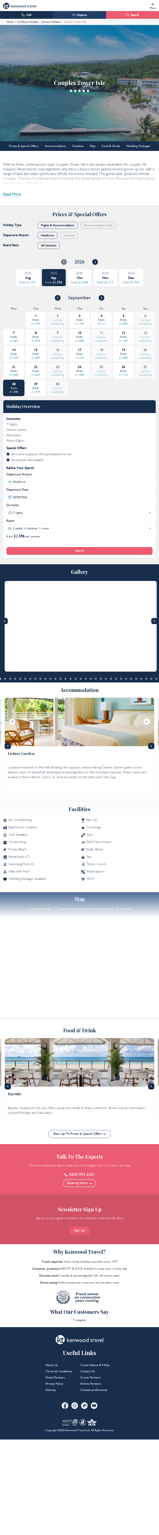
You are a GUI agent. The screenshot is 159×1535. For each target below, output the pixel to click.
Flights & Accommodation (57, 225)
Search (134, 15)
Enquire (82, 15)
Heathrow (47, 235)
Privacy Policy (54, 1383)
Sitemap (51, 1390)
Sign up (79, 1230)
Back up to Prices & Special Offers (78, 1134)
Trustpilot (79, 1320)
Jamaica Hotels (42, 909)
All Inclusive (48, 245)
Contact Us (87, 1371)
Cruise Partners (90, 1377)
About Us (52, 1365)
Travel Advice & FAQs (95, 1365)
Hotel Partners (55, 1377)
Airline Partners (90, 1383)
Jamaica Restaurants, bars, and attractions (86, 909)
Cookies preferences (93, 1390)
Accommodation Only (98, 225)
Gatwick (69, 235)
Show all (125, 909)
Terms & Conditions (59, 1371)
